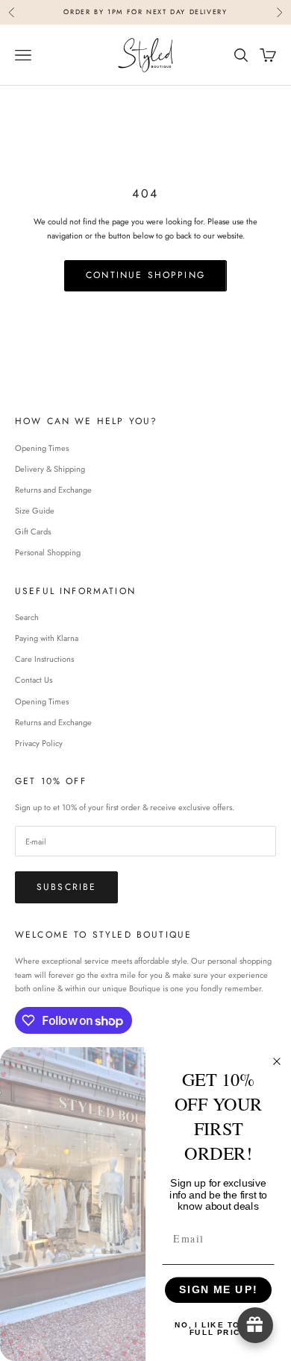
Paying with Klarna (46, 638)
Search (27, 617)
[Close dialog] (277, 1061)
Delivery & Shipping (50, 469)
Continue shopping (145, 275)
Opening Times (42, 448)
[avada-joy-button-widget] (255, 1325)
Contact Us (33, 680)
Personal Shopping (48, 552)
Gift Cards (33, 531)
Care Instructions (44, 659)
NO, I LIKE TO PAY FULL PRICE (219, 1328)
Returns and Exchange (53, 490)
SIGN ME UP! (218, 1289)
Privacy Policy (39, 743)
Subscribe (66, 887)
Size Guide (34, 511)
